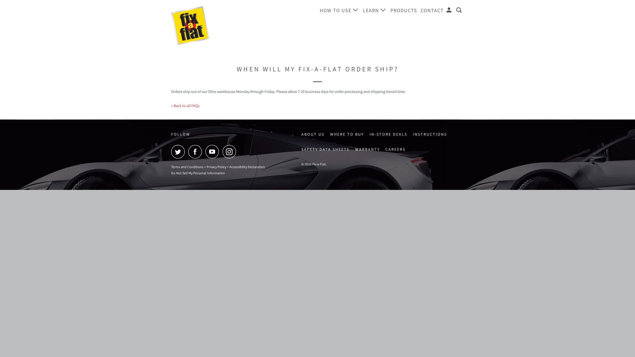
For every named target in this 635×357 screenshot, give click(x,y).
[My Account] (449, 10)
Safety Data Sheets (325, 149)
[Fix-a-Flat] (196, 25)
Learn (372, 10)
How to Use (336, 10)
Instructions (430, 134)
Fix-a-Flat (319, 164)
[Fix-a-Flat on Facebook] (196, 151)
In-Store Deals (388, 134)
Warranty (367, 149)
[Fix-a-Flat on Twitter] (179, 151)
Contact (432, 10)
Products (403, 10)
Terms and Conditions (187, 167)
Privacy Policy (216, 167)
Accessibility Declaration (247, 167)
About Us (312, 134)
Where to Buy (347, 134)
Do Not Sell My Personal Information (198, 173)
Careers (395, 149)
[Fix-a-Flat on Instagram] (230, 151)
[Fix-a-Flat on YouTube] (213, 151)
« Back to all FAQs (185, 105)
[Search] (459, 10)
